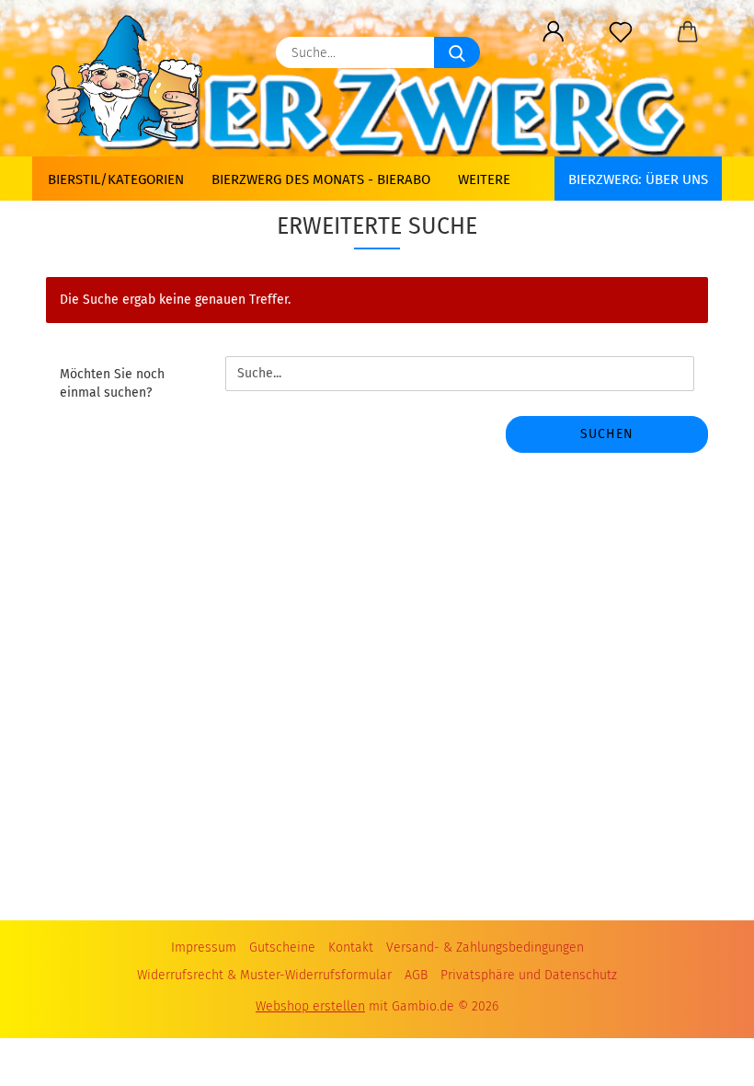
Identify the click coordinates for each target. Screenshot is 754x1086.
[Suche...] (457, 52)
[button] (553, 32)
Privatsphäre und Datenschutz (528, 975)
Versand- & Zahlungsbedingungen (485, 947)
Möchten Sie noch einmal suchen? (112, 383)
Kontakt (350, 947)
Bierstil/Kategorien (116, 179)
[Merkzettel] (620, 32)
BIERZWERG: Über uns (638, 179)
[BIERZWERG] (131, 78)
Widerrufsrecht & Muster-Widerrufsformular (264, 975)
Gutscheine (282, 947)
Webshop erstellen (310, 1006)
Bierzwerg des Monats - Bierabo (320, 179)
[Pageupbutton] (703, 1049)
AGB (416, 975)
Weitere (484, 179)
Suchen (607, 434)
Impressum (203, 947)
